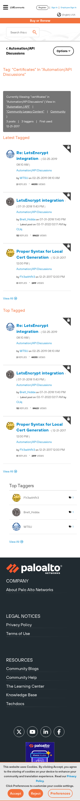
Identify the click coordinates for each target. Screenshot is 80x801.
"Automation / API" (18, 106)
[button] (16, 793)
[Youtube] (32, 731)
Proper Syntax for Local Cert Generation (41, 257)
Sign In (54, 7)
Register (42, 7)
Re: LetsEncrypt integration (36, 158)
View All (8, 298)
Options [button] (62, 51)
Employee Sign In (69, 7)
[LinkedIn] (45, 731)
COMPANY (17, 581)
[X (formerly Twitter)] (19, 731)
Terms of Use (18, 633)
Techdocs (15, 703)
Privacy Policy (19, 624)
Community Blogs (22, 668)
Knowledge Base (21, 694)
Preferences (60, 793)
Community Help (21, 677)
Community (57, 111)
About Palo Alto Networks (29, 589)
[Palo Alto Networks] (40, 569)
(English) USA (68, 15)
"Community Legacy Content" (25, 111)
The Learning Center (25, 686)
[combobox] (22, 32)
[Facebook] (59, 731)
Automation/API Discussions (34, 170)
